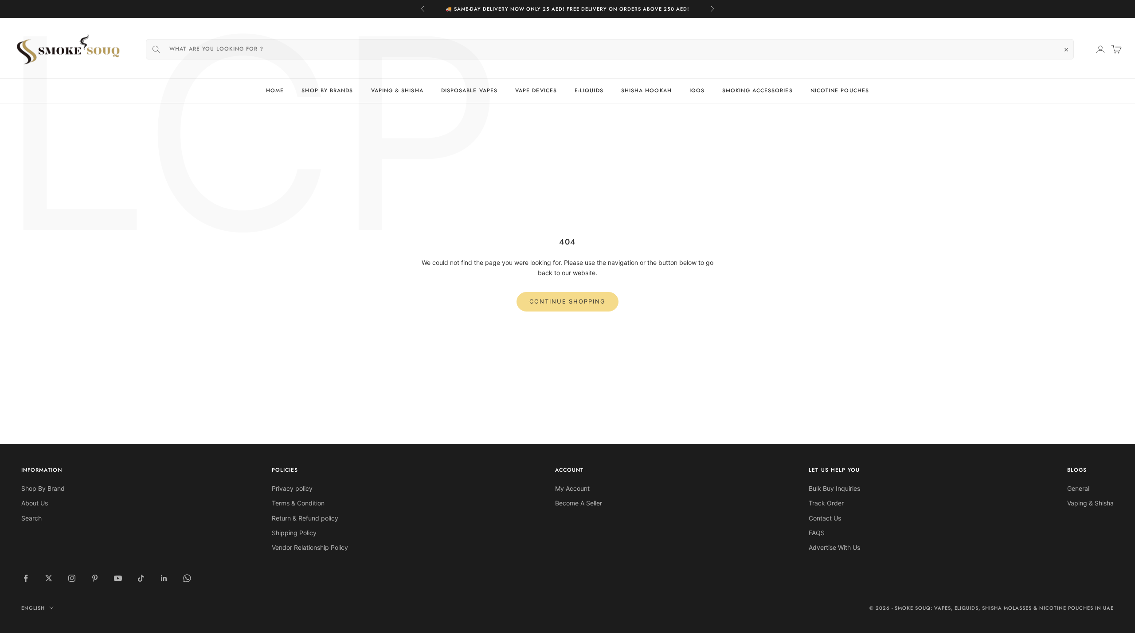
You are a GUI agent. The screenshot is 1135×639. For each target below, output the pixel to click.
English (33, 607)
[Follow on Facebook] (25, 578)
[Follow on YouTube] (118, 578)
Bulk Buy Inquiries (834, 488)
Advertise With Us (834, 547)
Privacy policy (292, 488)
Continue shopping (567, 301)
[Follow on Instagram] (71, 578)
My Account (572, 488)
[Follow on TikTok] (141, 578)
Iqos (696, 91)
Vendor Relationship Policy (310, 547)
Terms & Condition (298, 503)
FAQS (817, 532)
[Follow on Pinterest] (94, 578)
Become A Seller (578, 503)
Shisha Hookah (646, 91)
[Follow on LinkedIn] (164, 578)
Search (31, 518)
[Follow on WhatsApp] (187, 578)
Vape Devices (536, 91)
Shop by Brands (327, 91)
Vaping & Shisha (397, 91)
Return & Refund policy (305, 518)
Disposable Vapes (469, 91)
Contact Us (825, 518)
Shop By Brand (43, 488)
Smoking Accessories (757, 91)
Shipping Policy (294, 532)
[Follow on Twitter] (48, 578)
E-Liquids (589, 91)
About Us (34, 503)
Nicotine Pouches (839, 91)
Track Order (826, 503)
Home (275, 91)
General (1078, 488)
